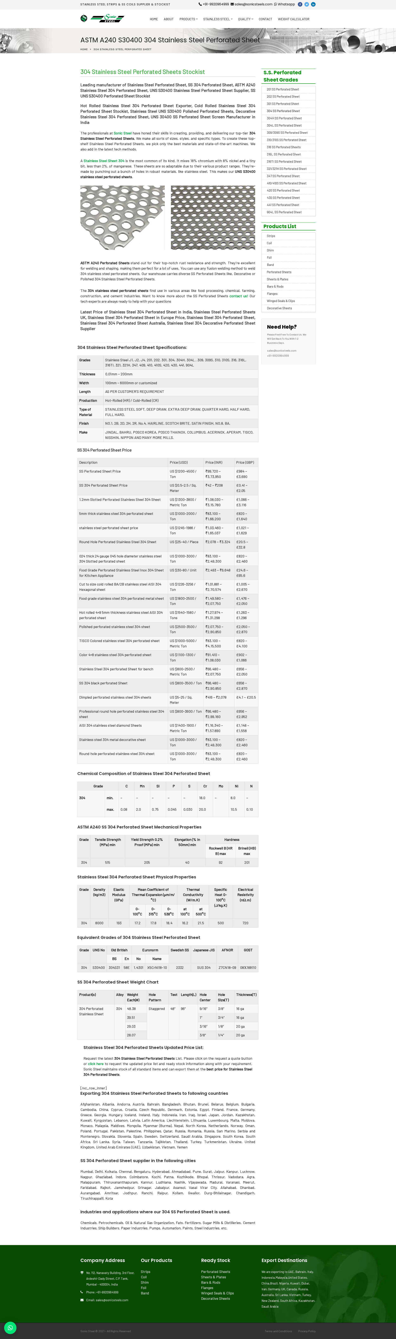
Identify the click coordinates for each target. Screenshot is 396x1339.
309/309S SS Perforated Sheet (287, 132)
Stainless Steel (216, 19)
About (169, 19)
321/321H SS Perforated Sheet (287, 169)
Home (154, 19)
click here (96, 1063)
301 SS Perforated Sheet (283, 103)
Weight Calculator (293, 19)
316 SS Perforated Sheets (284, 147)
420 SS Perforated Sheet (283, 190)
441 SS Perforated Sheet (283, 205)
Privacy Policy (307, 1331)
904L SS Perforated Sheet (284, 212)
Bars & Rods (275, 286)
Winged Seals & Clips (281, 301)
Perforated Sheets (279, 272)
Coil (269, 243)
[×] (10, 1328)
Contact (265, 19)
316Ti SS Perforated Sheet (284, 161)
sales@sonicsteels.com (253, 4)
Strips (271, 236)
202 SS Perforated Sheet (283, 96)
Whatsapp (286, 4)
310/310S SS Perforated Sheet (286, 140)
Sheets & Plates (277, 279)
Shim (270, 250)
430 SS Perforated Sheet (283, 197)
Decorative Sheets (279, 308)
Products (187, 19)
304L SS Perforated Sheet (284, 125)
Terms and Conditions (278, 1331)
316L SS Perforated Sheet (284, 154)
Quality (244, 19)
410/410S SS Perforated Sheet (286, 183)
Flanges (272, 293)
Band (270, 265)
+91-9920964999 (215, 4)
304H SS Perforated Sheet (284, 118)
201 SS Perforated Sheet (283, 89)
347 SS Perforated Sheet (283, 176)
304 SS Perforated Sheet (283, 111)
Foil (269, 257)
